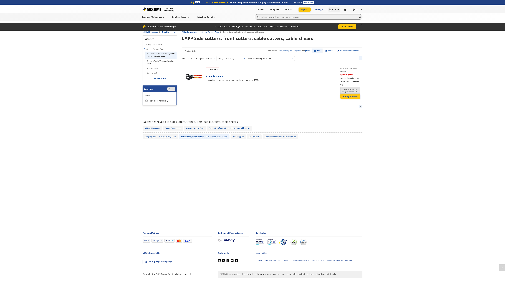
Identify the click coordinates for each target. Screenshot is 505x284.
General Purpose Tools (210, 32)
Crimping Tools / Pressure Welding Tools (160, 62)
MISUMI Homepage (150, 32)
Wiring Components (189, 32)
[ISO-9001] (260, 242)
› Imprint (259, 260)
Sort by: (221, 58)
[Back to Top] (502, 267)
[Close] (361, 25)
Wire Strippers (152, 68)
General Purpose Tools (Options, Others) (280, 137)
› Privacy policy (286, 260)
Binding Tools (152, 73)
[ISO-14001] (271, 242)
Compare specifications (349, 50)
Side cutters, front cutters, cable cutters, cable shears (161, 55)
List (318, 50)
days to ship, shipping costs (290, 50)
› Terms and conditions (271, 260)
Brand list (165, 32)
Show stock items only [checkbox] (158, 101)
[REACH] (303, 242)
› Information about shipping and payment (336, 260)
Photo (330, 50)
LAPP (175, 32)
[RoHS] (293, 242)
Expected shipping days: (257, 58)
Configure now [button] (350, 96)
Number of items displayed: (193, 58)
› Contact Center (314, 260)
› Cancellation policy (299, 260)
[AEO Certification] (283, 242)
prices (307, 50)
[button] (308, 2)
